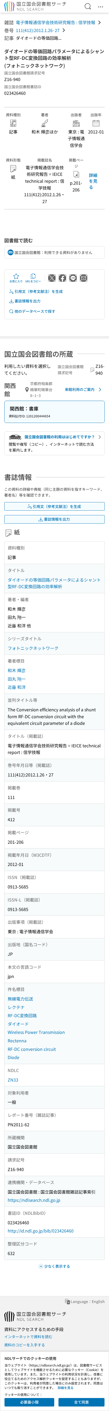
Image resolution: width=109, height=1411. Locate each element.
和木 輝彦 (17, 670)
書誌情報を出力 (27, 300)
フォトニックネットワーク (33, 648)
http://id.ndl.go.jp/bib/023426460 (41, 1230)
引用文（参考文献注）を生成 (39, 291)
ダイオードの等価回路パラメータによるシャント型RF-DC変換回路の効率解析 (54, 583)
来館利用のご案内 (79, 389)
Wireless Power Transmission (36, 1032)
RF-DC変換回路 (22, 1015)
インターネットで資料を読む (28, 1336)
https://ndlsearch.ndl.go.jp (34, 1200)
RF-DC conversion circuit (32, 1049)
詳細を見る (93, 181)
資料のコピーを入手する (24, 1344)
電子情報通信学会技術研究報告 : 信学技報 (55, 22)
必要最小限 (29, 1402)
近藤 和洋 (17, 687)
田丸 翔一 (17, 679)
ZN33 (13, 1080)
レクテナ (16, 1007)
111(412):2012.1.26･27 (38, 30)
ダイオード (18, 1024)
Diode (13, 1057)
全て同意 (81, 1402)
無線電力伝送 (20, 998)
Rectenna (17, 1040)
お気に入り (16, 281)
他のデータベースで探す (35, 311)
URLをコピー (33, 281)
